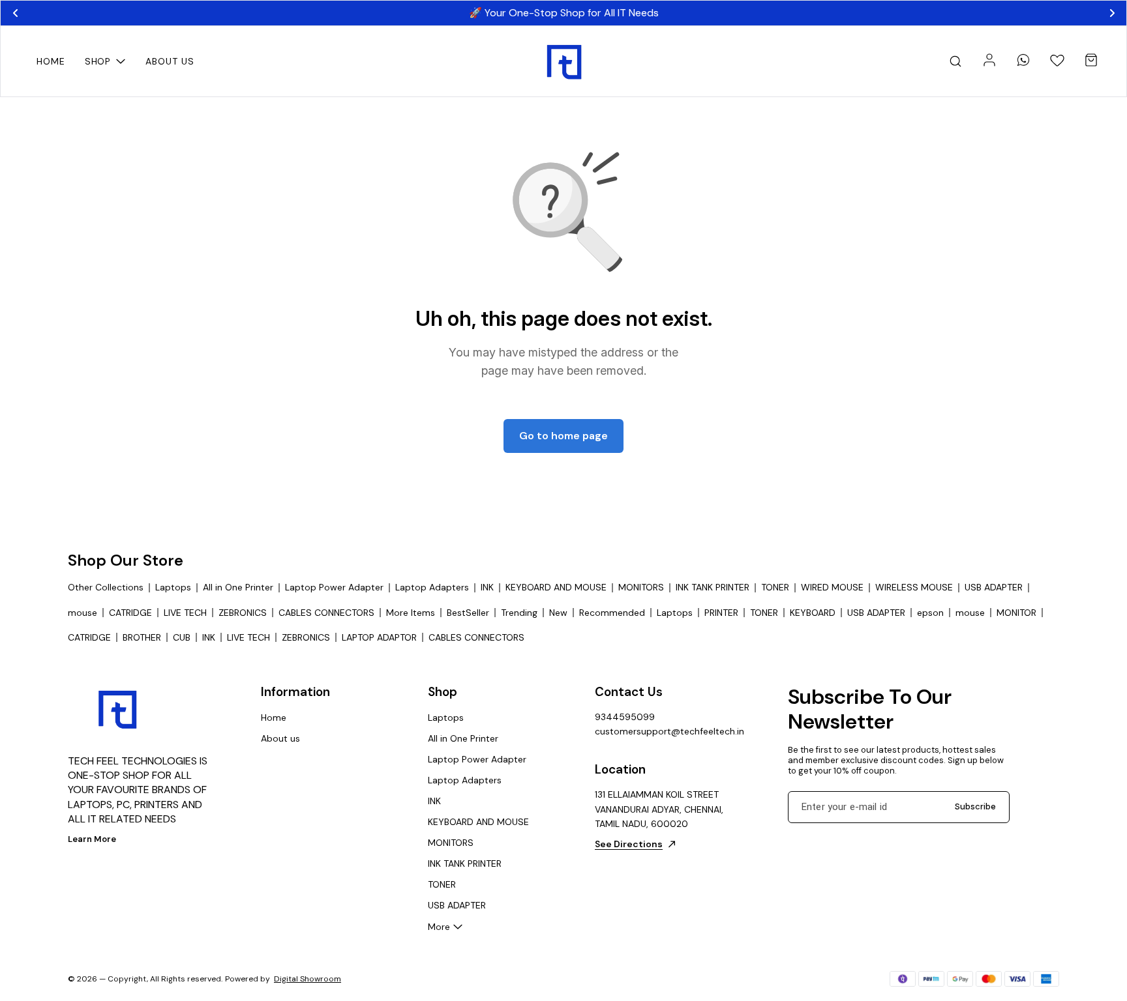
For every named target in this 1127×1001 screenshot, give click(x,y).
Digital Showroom (307, 979)
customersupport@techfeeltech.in (666, 731)
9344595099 (625, 717)
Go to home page (563, 435)
